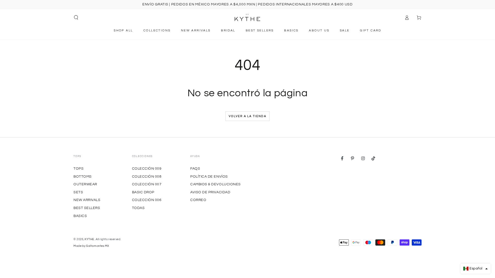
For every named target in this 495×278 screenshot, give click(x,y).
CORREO (198, 200)
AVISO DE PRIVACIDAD (210, 192)
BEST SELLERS (86, 208)
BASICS (80, 216)
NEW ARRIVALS (86, 200)
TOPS (78, 168)
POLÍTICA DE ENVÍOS (209, 176)
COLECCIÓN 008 (147, 176)
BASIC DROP (143, 192)
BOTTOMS (82, 176)
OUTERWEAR (85, 184)
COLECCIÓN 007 (147, 184)
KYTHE (89, 239)
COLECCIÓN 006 (147, 200)
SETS (78, 192)
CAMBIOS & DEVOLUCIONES (215, 184)
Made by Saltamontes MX (91, 246)
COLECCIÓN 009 (147, 168)
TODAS (138, 208)
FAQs (195, 168)
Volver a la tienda (247, 116)
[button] (76, 17)
